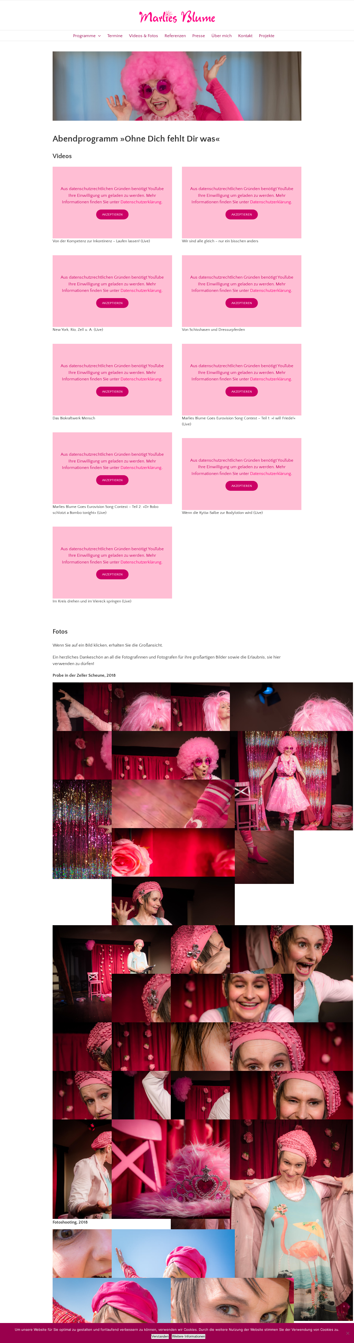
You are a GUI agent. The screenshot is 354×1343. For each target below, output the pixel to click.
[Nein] (347, 1333)
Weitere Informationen (188, 1336)
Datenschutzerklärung (141, 202)
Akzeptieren (112, 214)
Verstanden (160, 1336)
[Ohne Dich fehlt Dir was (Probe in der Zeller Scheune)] (173, 1169)
